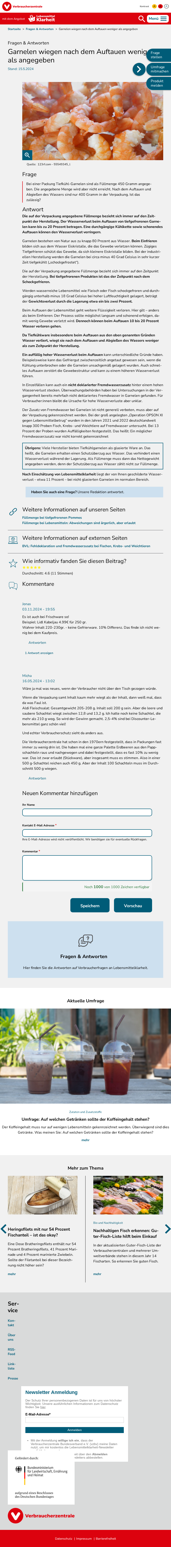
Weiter (166, 1229)
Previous (5, 1229)
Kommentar (30, 851)
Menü (154, 18)
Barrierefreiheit (106, 1539)
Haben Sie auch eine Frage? (54, 492)
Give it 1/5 (24, 567)
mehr (85, 1140)
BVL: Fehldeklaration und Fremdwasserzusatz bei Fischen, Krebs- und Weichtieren (86, 546)
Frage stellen (156, 55)
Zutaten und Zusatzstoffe (85, 1112)
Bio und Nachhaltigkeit (108, 1223)
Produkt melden (157, 83)
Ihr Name (28, 805)
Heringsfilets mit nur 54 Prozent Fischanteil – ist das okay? (39, 1232)
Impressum (84, 1539)
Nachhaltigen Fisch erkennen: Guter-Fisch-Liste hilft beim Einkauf (126, 1233)
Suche (141, 19)
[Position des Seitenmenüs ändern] (139, 69)
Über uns (11, 1337)
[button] (92, 121)
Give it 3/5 (32, 567)
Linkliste (12, 1366)
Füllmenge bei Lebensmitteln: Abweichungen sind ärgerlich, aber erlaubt (79, 523)
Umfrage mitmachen (160, 69)
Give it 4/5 (35, 567)
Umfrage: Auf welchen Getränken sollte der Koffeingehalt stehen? (85, 1119)
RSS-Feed (12, 1351)
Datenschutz (63, 1539)
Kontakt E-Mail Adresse (38, 825)
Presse (13, 1378)
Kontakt (12, 1322)
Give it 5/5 (39, 567)
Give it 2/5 (28, 567)
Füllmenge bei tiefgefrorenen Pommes (52, 517)
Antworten (37, 642)
